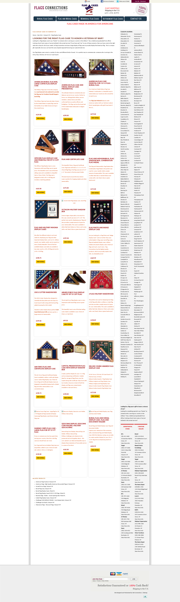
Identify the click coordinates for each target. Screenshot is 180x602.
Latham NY (137, 234)
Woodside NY (137, 261)
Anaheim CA (124, 176)
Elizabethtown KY (139, 358)
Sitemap (145, 592)
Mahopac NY (137, 215)
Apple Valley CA (125, 160)
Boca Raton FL (124, 101)
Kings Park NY (138, 238)
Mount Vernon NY (139, 172)
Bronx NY (136, 103)
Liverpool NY (137, 229)
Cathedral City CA (125, 241)
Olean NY (136, 278)
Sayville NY (137, 321)
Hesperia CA (124, 360)
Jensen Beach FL (138, 52)
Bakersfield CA (125, 179)
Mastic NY (137, 190)
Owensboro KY (138, 386)
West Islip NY (137, 255)
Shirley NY (137, 326)
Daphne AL (124, 144)
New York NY (137, 337)
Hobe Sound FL (125, 374)
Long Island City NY (139, 220)
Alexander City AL (125, 36)
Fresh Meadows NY (139, 133)
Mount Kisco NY (138, 174)
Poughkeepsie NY (139, 305)
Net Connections (137, 592)
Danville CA (124, 298)
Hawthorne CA (125, 347)
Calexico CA (124, 264)
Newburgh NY (138, 340)
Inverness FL (137, 43)
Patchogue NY (138, 284)
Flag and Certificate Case (73, 159)
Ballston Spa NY (138, 78)
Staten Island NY (138, 245)
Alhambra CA (124, 167)
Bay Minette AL (125, 140)
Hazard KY (137, 370)
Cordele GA (124, 64)
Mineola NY (137, 179)
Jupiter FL (136, 57)
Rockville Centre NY (139, 317)
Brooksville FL (124, 112)
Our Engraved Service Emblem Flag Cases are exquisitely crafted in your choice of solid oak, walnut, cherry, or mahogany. (46, 448)
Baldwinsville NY (138, 75)
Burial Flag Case (40, 488)
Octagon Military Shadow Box (73, 211)
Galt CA (123, 317)
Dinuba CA (124, 199)
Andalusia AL (124, 48)
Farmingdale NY (138, 123)
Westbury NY (137, 257)
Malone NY (137, 213)
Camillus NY (137, 137)
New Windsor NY (138, 335)
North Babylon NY (139, 241)
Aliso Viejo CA (124, 169)
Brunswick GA (124, 71)
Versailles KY (137, 395)
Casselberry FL (125, 119)
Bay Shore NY (137, 80)
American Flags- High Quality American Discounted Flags (51, 484)
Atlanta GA (124, 75)
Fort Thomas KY (138, 363)
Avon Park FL (124, 82)
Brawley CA (124, 186)
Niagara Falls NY (138, 342)
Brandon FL (124, 110)
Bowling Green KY (139, 351)
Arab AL (123, 45)
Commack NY (137, 149)
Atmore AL (124, 156)
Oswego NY (137, 282)
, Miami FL (62, 493)
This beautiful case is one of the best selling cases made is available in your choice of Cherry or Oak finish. (73, 312)
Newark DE (124, 133)
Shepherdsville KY (139, 393)
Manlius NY (137, 202)
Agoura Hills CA (125, 163)
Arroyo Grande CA (126, 52)
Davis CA (123, 301)
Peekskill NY (137, 287)
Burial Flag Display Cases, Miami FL (45, 491)
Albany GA (124, 59)
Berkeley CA (124, 202)
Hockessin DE (124, 135)
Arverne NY (137, 64)
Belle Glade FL (124, 98)
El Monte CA (124, 287)
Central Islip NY (138, 142)
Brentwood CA (125, 209)
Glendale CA (124, 326)
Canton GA (124, 66)
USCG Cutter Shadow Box (45, 292)
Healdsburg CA (125, 351)
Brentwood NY (138, 96)
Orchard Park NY (138, 280)
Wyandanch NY (138, 264)
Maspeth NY (137, 204)
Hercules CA (124, 356)
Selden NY (137, 324)
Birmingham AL (125, 220)
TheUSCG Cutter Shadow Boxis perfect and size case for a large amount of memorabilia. (46, 312)
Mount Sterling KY (139, 381)
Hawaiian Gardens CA (126, 344)
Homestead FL (138, 34)
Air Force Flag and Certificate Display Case (45, 368)
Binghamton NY (138, 94)
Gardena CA (124, 321)
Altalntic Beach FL (125, 87)
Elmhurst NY (137, 117)
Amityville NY (137, 59)
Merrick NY (137, 186)
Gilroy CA (123, 324)
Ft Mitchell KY (138, 365)
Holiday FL (123, 376)
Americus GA (124, 80)
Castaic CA (123, 245)
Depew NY (137, 169)
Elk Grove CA (124, 294)
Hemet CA (123, 353)
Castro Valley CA (125, 243)
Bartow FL (123, 96)
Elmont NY (137, 119)
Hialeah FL (123, 372)
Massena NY (137, 192)
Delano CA (123, 303)
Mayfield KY (137, 379)
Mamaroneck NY (138, 211)
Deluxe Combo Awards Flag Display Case (101, 367)
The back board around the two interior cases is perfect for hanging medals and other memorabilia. (74, 179)
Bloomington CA (125, 181)
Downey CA (124, 271)
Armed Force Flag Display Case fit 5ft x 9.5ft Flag (73, 293)
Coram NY (137, 153)
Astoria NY (137, 66)
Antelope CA (124, 50)
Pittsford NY (137, 289)
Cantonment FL (125, 114)
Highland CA (124, 358)
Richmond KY (137, 390)
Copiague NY (137, 151)
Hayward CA (124, 349)
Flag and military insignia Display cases (46, 228)
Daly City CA (124, 312)
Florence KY (137, 360)
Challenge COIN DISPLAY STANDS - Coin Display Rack (50, 500)
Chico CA (123, 232)
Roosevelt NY (137, 319)
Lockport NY (137, 225)
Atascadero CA (125, 38)
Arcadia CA (124, 43)
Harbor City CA (125, 342)
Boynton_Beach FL (126, 105)
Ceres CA (123, 238)
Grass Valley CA (125, 335)
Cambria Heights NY (139, 105)
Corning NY (137, 156)
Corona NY (137, 158)
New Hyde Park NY (139, 328)
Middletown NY (138, 181)
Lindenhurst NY (138, 232)
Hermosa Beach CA (126, 363)
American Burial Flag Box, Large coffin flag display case (46, 84)
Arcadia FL (123, 89)
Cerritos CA (124, 236)
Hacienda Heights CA (126, 337)
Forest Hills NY (138, 128)
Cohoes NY (137, 146)
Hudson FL (137, 38)
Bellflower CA (124, 197)
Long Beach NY (138, 222)
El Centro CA (124, 280)
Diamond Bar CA (125, 307)
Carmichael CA (125, 250)
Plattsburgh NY (138, 291)
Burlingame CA (125, 215)
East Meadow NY (138, 112)
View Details (40, 118)
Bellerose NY (137, 87)
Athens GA (124, 78)
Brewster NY (137, 98)
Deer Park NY (137, 167)
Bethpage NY (137, 91)
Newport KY (137, 383)
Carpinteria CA (125, 248)
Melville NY (137, 188)
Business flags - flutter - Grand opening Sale (48, 495)
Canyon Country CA (126, 255)
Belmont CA (124, 195)
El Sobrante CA (125, 291)
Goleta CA (123, 330)
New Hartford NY (138, 344)
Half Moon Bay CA (126, 340)
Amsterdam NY (138, 61)
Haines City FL (138, 55)
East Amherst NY (138, 107)
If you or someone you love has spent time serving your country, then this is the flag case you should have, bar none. (46, 438)
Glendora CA (124, 328)
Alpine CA (123, 172)
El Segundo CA (125, 289)
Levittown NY (137, 227)
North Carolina (125, 149)
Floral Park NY (138, 126)
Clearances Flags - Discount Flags (45, 505)
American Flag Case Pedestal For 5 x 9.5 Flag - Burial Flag (100, 83)
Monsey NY (137, 176)
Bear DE (123, 137)
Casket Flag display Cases (42, 498)
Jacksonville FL (138, 50)
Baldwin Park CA (125, 206)
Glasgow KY (137, 367)
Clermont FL (124, 126)
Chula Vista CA (125, 222)
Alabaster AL (124, 34)
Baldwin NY (137, 73)
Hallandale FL (124, 370)
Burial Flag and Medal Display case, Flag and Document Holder (99, 420)
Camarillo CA (124, 261)
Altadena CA (124, 174)
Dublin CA (123, 275)
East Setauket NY (138, 114)
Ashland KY (137, 349)
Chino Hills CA (124, 227)
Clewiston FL (124, 128)
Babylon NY (137, 71)
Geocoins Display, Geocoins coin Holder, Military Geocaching (74, 426)
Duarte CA (123, 273)
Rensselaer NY (138, 310)
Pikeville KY (137, 388)
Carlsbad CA (124, 252)
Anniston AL (124, 55)
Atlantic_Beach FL (125, 94)
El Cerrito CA (124, 282)
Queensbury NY (138, 307)
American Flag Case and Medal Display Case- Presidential (72, 87)
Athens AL (123, 153)
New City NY (137, 347)
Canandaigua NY (138, 140)
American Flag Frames (42, 482)
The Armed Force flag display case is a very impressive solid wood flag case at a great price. (73, 303)
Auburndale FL (125, 84)
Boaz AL (123, 142)
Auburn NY (137, 68)
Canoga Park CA (125, 257)
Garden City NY (138, 135)
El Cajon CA (124, 278)
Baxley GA (123, 73)
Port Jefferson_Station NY (139, 296)
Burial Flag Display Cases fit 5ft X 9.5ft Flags (47, 493)
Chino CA (123, 229)
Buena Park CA (125, 211)
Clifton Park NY (138, 144)
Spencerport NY (138, 243)
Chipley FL (123, 121)
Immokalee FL (138, 41)
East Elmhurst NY (138, 110)
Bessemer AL (124, 218)
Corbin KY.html (138, 353)
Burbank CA (124, 213)
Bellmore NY (137, 89)
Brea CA (123, 188)
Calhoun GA (124, 68)
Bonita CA (123, 183)
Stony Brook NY (138, 248)
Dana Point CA (125, 310)
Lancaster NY (137, 236)
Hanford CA (124, 365)
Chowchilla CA (125, 225)
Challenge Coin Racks (41, 502)
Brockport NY (138, 101)
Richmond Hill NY (139, 312)
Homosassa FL (138, 36)
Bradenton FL (124, 107)
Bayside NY (137, 82)
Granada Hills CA (125, 314)
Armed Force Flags (41, 486)
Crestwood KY (138, 356)
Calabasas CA (124, 266)
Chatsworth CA (125, 234)
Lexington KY (137, 374)
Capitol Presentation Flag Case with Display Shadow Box (73, 368)
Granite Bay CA (125, 333)
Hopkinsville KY (138, 372)
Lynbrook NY (137, 218)
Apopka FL (123, 91)
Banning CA (124, 190)
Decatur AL (124, 146)
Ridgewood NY (138, 314)
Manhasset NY (138, 209)
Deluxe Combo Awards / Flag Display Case (100, 379)
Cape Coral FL (124, 117)
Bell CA (123, 192)
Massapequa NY (138, 199)
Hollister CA (124, 367)
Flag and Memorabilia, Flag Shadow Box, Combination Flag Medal (101, 160)
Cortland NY (137, 160)
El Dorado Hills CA (126, 284)
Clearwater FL (124, 123)
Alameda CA (124, 165)
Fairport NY (137, 121)
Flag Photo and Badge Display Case (99, 229)
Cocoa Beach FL (125, 130)
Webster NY (137, 252)
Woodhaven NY (138, 259)
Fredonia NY (137, 130)
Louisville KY (137, 376)
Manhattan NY (138, 206)
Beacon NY (137, 84)
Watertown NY (138, 250)
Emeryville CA (124, 296)
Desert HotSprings (126, 305)
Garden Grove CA (125, 319)
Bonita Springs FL (125, 103)
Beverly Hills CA (125, 204)
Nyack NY (136, 271)
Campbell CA (124, 259)
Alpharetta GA (125, 57)
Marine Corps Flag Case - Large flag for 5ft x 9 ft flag (45, 430)
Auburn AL (124, 158)
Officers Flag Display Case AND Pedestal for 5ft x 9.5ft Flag (46, 160)
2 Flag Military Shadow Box (101, 294)
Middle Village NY (139, 183)
